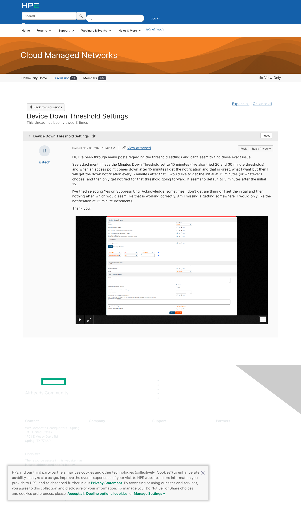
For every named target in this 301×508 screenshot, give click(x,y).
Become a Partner (229, 434)
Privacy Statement (106, 483)
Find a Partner (226, 428)
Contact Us (97, 441)
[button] (202, 472)
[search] (81, 16)
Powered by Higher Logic (214, 499)
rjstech (44, 162)
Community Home (34, 78)
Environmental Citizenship (107, 447)
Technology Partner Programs (237, 447)
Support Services (164, 428)
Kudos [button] (266, 135)
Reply (243, 148)
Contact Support (164, 434)
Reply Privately (261, 148)
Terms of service (101, 460)
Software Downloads (167, 447)
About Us (95, 428)
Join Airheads (154, 29)
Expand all (240, 103)
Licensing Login (163, 454)
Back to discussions (47, 107)
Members (94, 78)
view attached (139, 148)
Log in (155, 18)
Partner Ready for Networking (237, 441)
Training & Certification (168, 441)
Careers (94, 434)
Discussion (64, 78)
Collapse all (262, 103)
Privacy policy (99, 454)
